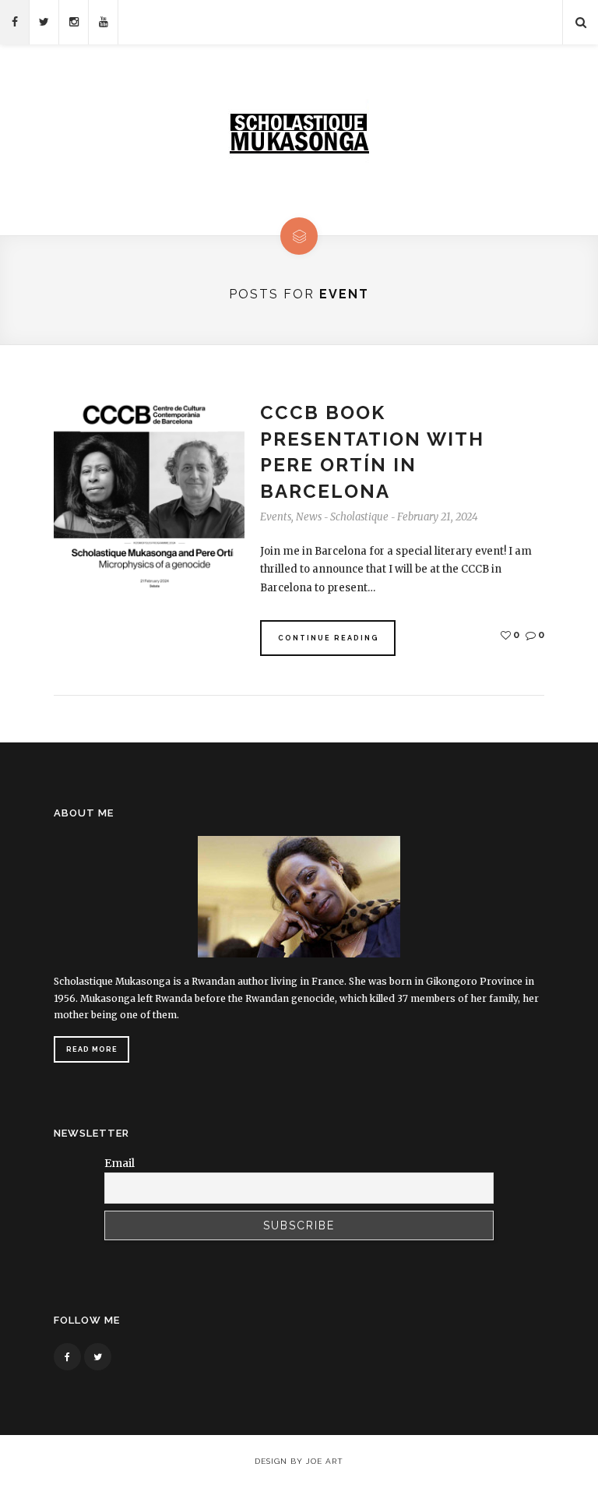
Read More (92, 1049)
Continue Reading (328, 638)
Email (119, 1163)
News (309, 517)
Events (275, 517)
